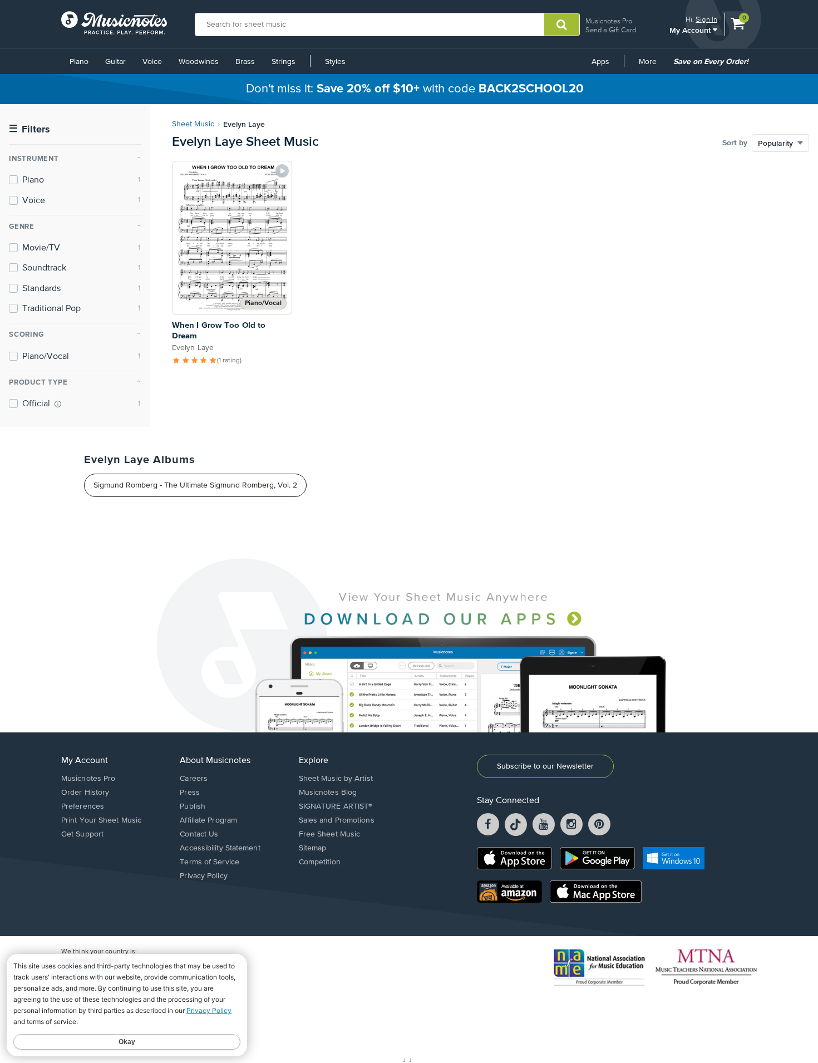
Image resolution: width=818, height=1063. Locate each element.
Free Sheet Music (330, 834)
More (651, 65)
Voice (152, 62)
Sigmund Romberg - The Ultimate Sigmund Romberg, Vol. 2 (195, 485)
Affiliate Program (208, 820)
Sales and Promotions (336, 820)
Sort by (734, 143)
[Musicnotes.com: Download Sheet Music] (114, 23)
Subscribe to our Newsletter (545, 766)
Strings (283, 62)
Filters (29, 129)
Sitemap (313, 848)
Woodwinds (199, 62)
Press (190, 792)
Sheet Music (193, 124)
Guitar (115, 62)
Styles (335, 62)
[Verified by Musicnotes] (58, 404)
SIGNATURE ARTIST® (336, 806)
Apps (600, 62)
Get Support (82, 834)
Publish (192, 806)
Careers (194, 779)
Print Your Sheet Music (101, 820)
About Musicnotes (215, 760)
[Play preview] (282, 171)
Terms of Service (209, 862)
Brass (245, 62)
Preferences (82, 806)
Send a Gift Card (610, 29)
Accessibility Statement (220, 848)
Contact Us (199, 834)
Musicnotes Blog (328, 792)
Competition (320, 862)
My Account (691, 30)
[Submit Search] (561, 24)
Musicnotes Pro (608, 20)
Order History (85, 792)
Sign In (706, 19)
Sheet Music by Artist (336, 779)
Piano (79, 62)
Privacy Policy (203, 876)
